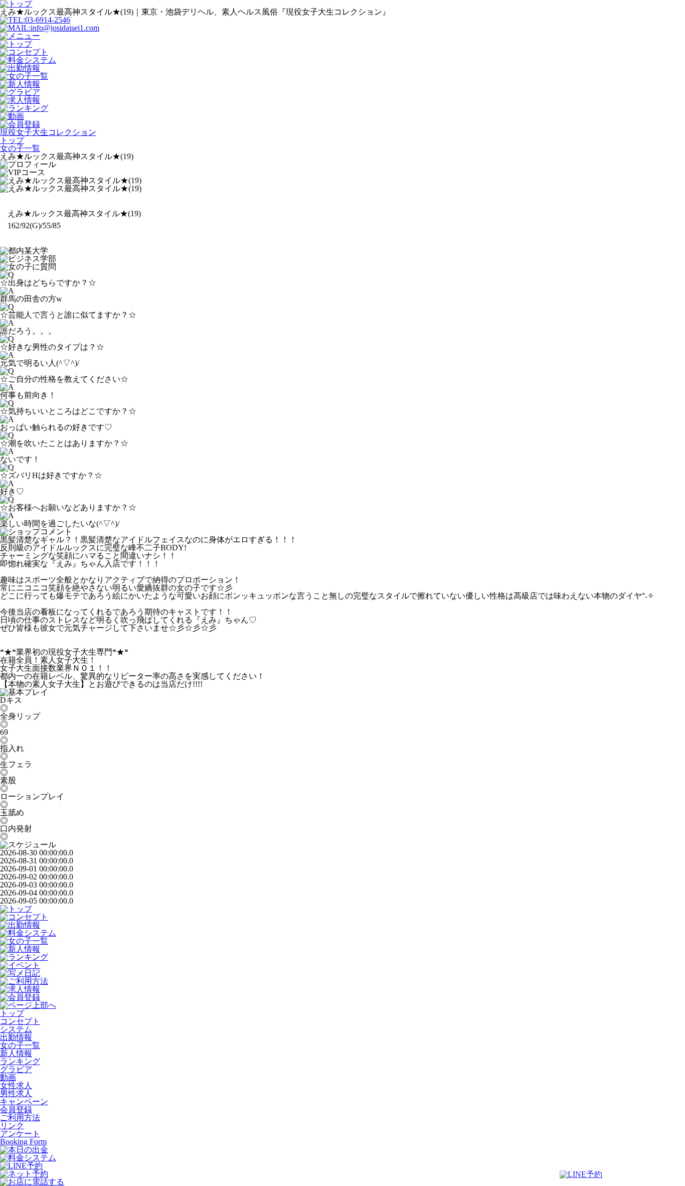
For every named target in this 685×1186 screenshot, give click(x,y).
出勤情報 (16, 1037)
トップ (12, 1013)
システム (16, 1029)
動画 (8, 1077)
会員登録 (16, 1109)
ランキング (20, 1061)
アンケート (20, 1133)
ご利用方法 (20, 1117)
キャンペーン (24, 1101)
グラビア (16, 1069)
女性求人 (16, 1085)
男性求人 (16, 1093)
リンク (12, 1125)
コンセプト (20, 1021)
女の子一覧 (20, 1045)
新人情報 (16, 1053)
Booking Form (23, 1141)
